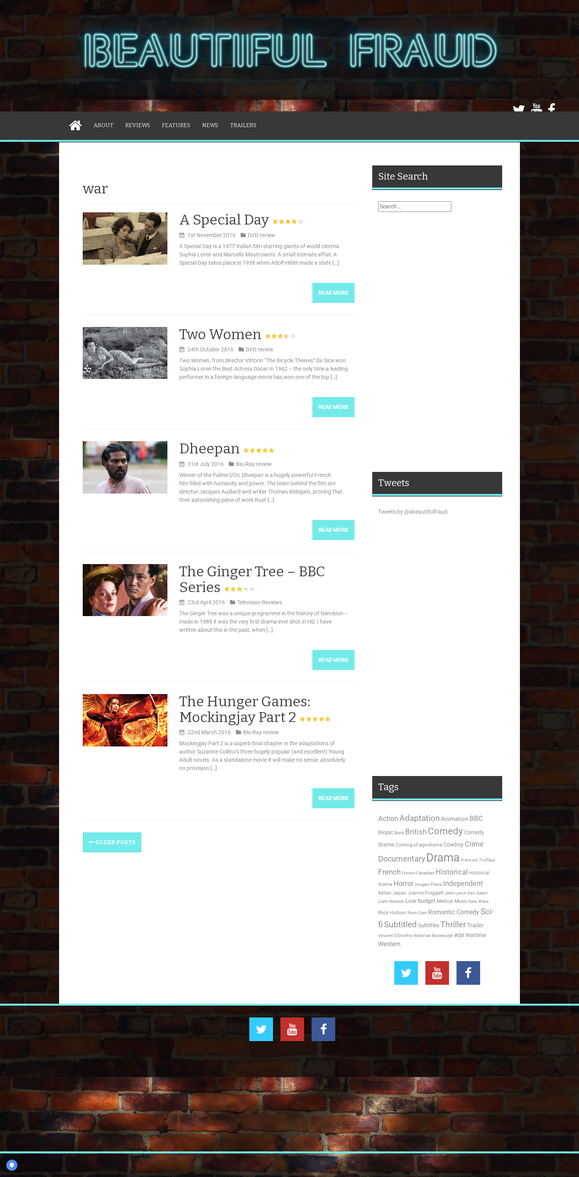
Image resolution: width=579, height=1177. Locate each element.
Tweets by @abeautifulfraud (412, 512)
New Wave (478, 901)
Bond (399, 832)
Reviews (137, 125)
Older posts (114, 842)
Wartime (476, 935)
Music (461, 901)
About (103, 125)
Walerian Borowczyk (433, 935)
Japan (399, 893)
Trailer (475, 925)
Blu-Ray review (254, 464)
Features (176, 125)
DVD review (261, 235)
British (416, 832)
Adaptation (419, 818)
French (389, 872)
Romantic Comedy (453, 912)
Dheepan (209, 448)
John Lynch (455, 893)
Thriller (453, 924)
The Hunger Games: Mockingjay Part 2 (244, 709)
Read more (333, 293)
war (459, 935)
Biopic (385, 832)
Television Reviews (259, 602)
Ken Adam (478, 893)
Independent (463, 883)
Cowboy (454, 844)
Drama (443, 857)
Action (388, 818)
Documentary (401, 858)
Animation (454, 818)
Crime (474, 844)
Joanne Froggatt (426, 893)
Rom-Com (417, 912)
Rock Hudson (392, 912)
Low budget (420, 900)
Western (389, 944)
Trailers (243, 125)
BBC (476, 818)
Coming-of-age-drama (418, 845)
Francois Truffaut (478, 860)
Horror (403, 883)
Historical (452, 871)
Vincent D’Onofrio (395, 935)
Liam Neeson (391, 901)
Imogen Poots (428, 884)
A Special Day (224, 219)
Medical (445, 901)
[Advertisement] (437, 342)
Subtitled (400, 924)
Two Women (220, 334)
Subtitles (428, 925)
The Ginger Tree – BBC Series (252, 579)
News (210, 125)
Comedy (445, 831)
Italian (385, 893)
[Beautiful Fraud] (289, 55)
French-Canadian (418, 873)
